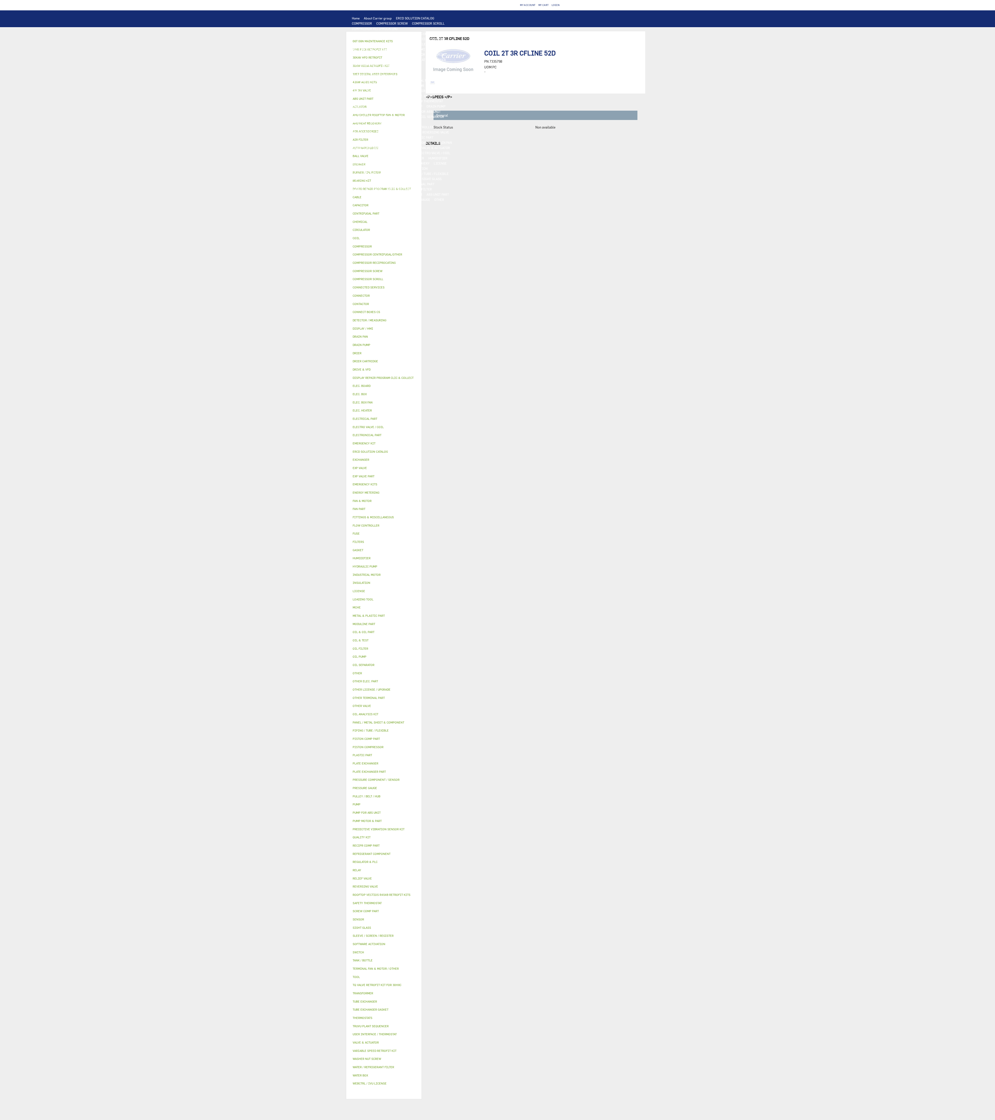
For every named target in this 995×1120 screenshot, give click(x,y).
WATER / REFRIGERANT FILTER (409, 189)
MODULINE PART (364, 199)
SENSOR (405, 96)
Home (356, 18)
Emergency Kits (365, 484)
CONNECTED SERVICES (391, 101)
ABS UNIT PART (438, 194)
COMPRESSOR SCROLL (428, 23)
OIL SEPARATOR (432, 116)
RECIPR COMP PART (432, 39)
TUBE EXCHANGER (365, 65)
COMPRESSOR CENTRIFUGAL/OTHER (378, 34)
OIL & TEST (387, 116)
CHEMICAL (360, 179)
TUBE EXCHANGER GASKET (371, 70)
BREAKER (418, 91)
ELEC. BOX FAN (384, 96)
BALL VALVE (404, 153)
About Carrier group (378, 18)
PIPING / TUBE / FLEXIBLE (429, 173)
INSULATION (408, 148)
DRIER (381, 132)
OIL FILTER (408, 116)
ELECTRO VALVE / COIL (433, 153)
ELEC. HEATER (425, 96)
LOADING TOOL (394, 54)
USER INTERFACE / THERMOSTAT (375, 49)
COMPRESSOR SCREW (392, 23)
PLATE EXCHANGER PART (400, 65)
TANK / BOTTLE (384, 148)
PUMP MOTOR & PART (391, 111)
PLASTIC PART (362, 142)
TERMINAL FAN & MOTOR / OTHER (376, 80)
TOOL (384, 194)
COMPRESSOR (362, 23)
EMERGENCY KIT (364, 194)
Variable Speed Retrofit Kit (374, 1050)
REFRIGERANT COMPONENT (391, 122)
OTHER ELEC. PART (365, 106)
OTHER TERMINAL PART (417, 184)
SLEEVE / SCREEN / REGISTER (373, 163)
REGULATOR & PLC (365, 54)
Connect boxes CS (366, 312)
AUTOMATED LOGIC (366, 59)
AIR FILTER (415, 158)
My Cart (543, 5)
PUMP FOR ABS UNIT (426, 111)
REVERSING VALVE (435, 132)
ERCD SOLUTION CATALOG (415, 18)
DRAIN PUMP (436, 106)
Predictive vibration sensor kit (378, 829)
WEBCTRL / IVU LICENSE (370, 168)
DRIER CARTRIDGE (404, 132)
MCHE (357, 607)
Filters (358, 541)
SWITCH (448, 85)
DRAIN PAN (444, 142)
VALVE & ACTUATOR (436, 148)
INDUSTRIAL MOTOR (420, 80)
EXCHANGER (393, 59)
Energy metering (366, 492)
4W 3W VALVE (362, 153)
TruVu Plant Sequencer (371, 1026)
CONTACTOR (415, 85)
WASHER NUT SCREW (367, 189)
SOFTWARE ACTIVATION (410, 168)
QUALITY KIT (390, 199)
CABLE (357, 91)
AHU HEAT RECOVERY (414, 163)
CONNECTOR (361, 101)
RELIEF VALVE (362, 132)
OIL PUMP (359, 122)
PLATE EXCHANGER (432, 59)
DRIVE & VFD (392, 85)
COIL (410, 59)
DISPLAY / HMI (414, 49)
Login (555, 5)
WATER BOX (360, 148)
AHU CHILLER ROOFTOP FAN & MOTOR (380, 75)
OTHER (401, 173)
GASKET (412, 179)
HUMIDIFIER (437, 158)
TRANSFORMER (396, 91)
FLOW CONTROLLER (419, 127)
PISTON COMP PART (366, 44)
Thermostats (362, 1017)
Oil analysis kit (365, 714)
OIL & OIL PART (363, 116)
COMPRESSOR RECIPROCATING (375, 28)
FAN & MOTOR (405, 70)
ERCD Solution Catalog (370, 451)
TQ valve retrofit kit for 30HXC (377, 985)
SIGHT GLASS (432, 179)
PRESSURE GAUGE (417, 199)
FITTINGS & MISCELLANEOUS (374, 184)
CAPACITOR (360, 96)
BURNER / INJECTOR (407, 194)
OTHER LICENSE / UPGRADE (372, 173)
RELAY (433, 85)
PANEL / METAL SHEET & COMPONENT (404, 142)
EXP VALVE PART (382, 137)
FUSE (433, 91)
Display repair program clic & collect (383, 377)
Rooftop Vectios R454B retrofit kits (381, 894)
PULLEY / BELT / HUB (387, 179)
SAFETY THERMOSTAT (427, 101)
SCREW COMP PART (366, 39)
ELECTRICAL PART (365, 85)
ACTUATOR (384, 153)
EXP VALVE (359, 137)
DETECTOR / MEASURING (428, 54)
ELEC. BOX (373, 91)
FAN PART (447, 80)
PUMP (387, 106)
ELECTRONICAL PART (400, 44)
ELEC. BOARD (430, 44)
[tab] (384, 205)
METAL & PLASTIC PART (416, 137)
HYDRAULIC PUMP (409, 106)
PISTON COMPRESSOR (425, 34)
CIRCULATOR (361, 111)
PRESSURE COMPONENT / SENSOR (376, 127)
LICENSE (440, 163)
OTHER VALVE (361, 158)
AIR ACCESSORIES (389, 158)
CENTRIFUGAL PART (399, 39)
